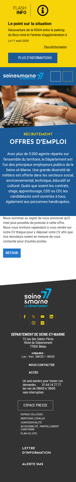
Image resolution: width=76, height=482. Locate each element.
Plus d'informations (34, 58)
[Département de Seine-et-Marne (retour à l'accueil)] (23, 76)
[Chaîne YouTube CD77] (42, 317)
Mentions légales (33, 418)
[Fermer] (70, 8)
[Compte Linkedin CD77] (51, 317)
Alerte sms (32, 464)
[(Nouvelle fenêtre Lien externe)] (39, 385)
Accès (33, 372)
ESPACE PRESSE (35, 405)
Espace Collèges (32, 414)
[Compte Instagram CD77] (33, 323)
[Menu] (68, 76)
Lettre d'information (36, 451)
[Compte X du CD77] (33, 317)
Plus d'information (55, 46)
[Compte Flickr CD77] (42, 323)
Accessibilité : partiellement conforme (40, 428)
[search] (55, 76)
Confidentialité (31, 422)
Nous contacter (42, 365)
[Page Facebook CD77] (24, 317)
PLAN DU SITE (29, 433)
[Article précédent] (4, 33)
